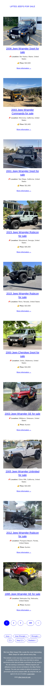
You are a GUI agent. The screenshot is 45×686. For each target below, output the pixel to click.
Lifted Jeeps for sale (22, 6)
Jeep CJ (19, 640)
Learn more (30, 674)
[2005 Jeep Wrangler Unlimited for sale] (22, 468)
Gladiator (31, 640)
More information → (24, 68)
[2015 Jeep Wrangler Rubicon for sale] (22, 290)
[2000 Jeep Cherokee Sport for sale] (22, 349)
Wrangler (34, 636)
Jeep (7, 636)
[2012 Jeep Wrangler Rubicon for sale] (22, 529)
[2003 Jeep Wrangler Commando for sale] (22, 106)
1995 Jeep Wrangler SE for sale (22, 594)
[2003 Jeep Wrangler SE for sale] (22, 410)
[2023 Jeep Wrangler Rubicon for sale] (22, 229)
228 (30, 623)
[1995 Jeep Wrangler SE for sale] (22, 590)
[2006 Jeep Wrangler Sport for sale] (22, 45)
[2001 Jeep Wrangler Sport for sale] (22, 168)
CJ (10, 640)
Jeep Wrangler (20, 636)
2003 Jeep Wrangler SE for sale (22, 413)
